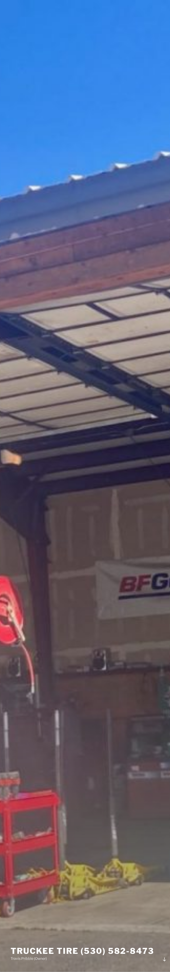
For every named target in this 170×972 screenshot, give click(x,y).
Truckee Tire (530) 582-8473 (82, 951)
